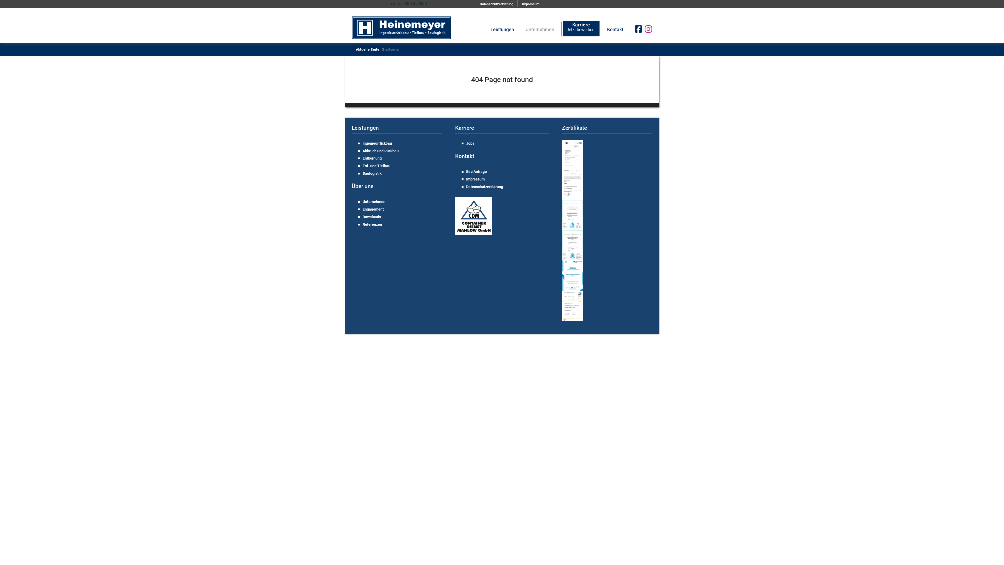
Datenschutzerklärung (484, 187)
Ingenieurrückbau (377, 143)
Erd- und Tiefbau (376, 166)
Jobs (470, 143)
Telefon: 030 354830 (408, 3)
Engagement (373, 209)
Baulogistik (372, 173)
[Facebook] (636, 31)
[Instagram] (648, 31)
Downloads (372, 217)
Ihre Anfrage (476, 172)
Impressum (475, 179)
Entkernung (372, 158)
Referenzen (372, 224)
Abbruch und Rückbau (381, 151)
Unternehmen (374, 202)
